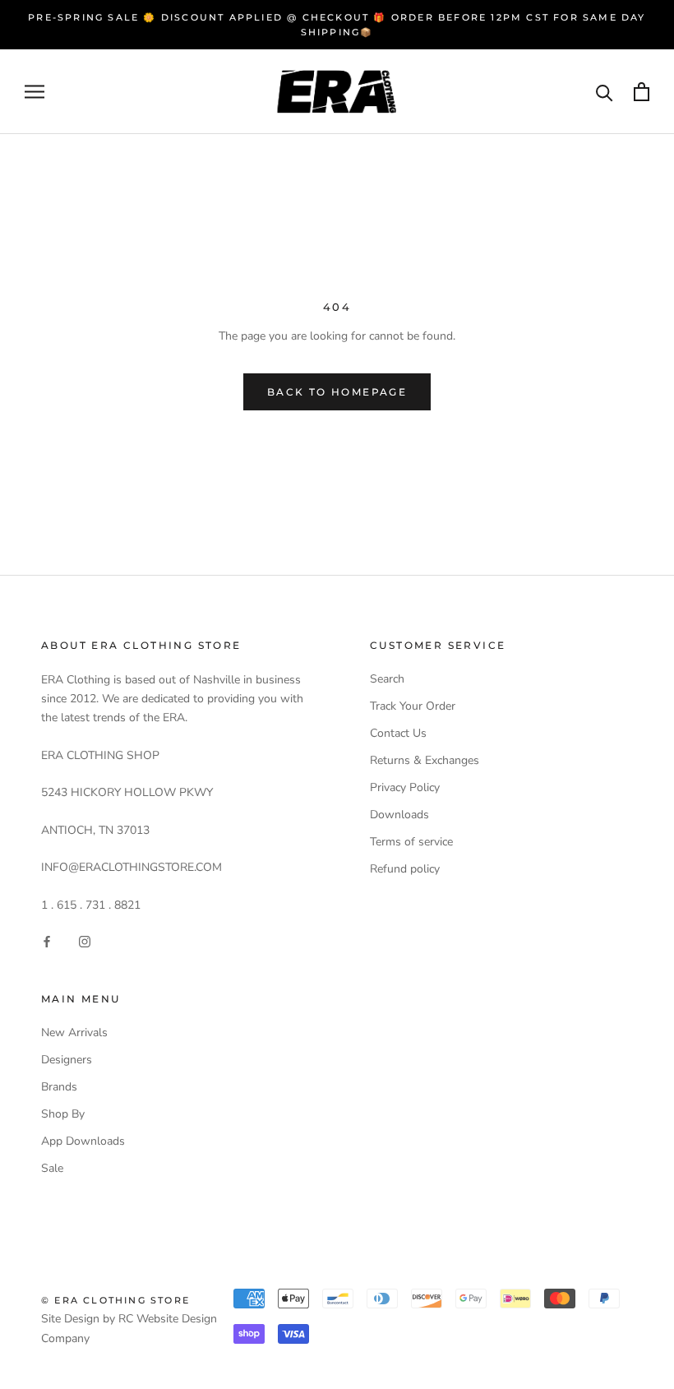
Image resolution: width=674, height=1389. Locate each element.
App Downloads (83, 1141)
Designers (66, 1059)
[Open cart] (641, 91)
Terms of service (411, 842)
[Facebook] (47, 940)
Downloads (399, 814)
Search (387, 679)
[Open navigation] (34, 92)
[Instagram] (84, 940)
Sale (52, 1168)
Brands (59, 1087)
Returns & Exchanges (424, 760)
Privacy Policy (405, 787)
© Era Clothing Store (115, 1300)
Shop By (63, 1114)
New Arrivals (74, 1032)
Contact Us (398, 733)
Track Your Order (412, 706)
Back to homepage (337, 392)
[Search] (604, 91)
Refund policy (405, 869)
